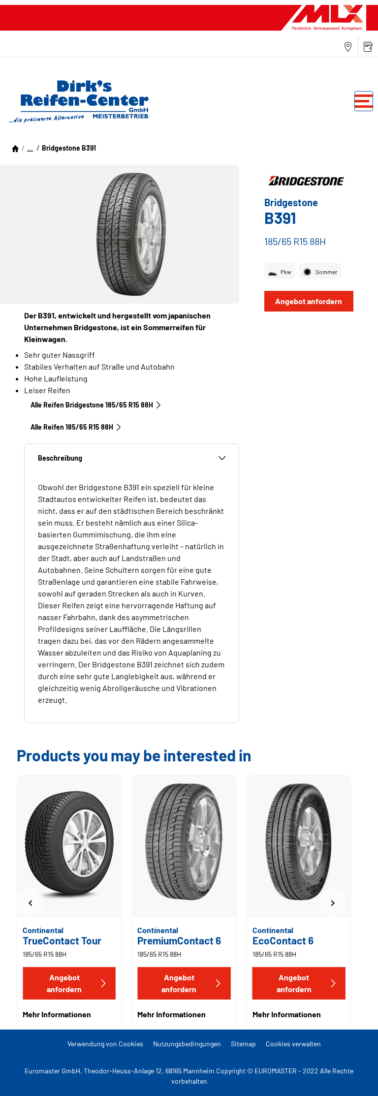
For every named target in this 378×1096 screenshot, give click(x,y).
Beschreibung (60, 458)
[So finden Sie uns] (348, 46)
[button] (30, 148)
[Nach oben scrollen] (352, 1075)
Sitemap (243, 1043)
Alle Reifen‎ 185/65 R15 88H (72, 427)
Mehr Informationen (57, 1014)
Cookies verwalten (293, 1043)
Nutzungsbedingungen (187, 1043)
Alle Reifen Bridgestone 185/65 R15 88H (92, 405)
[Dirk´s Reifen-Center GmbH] (76, 100)
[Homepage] (15, 148)
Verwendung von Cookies (105, 1043)
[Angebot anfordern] (368, 46)
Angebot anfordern (308, 301)
